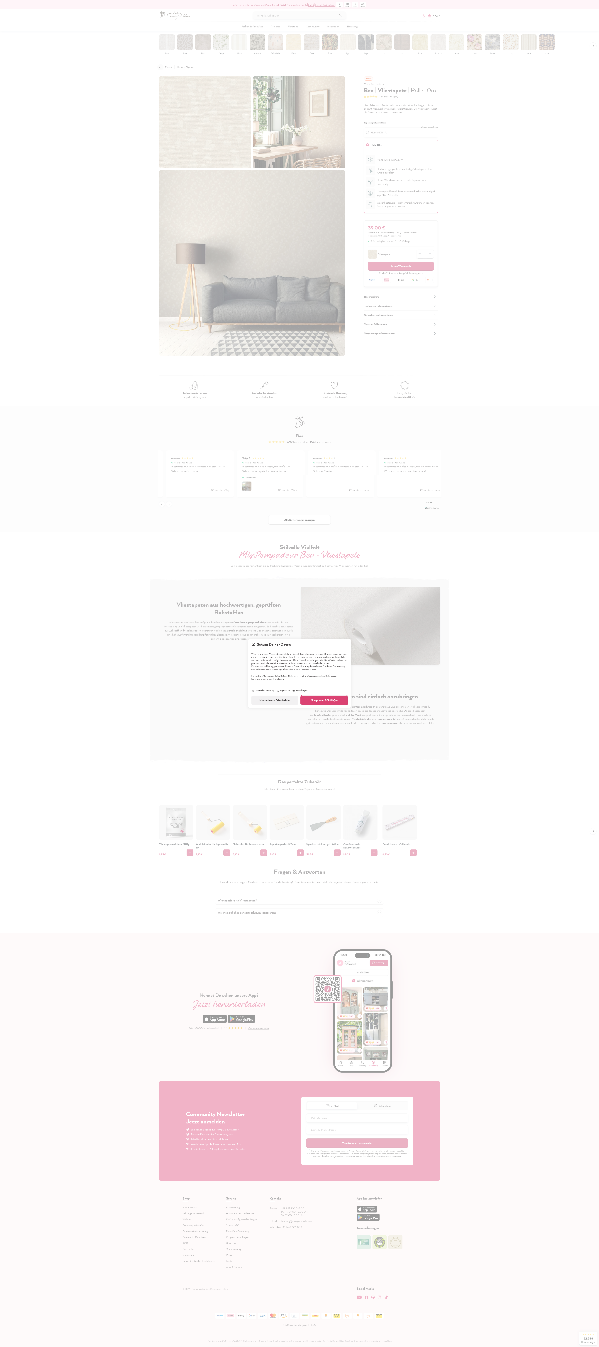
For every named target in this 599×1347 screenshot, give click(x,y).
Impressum (285, 690)
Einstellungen (301, 690)
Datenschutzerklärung (264, 690)
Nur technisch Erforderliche (274, 700)
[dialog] (299, 673)
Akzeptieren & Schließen (324, 700)
